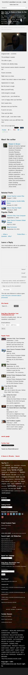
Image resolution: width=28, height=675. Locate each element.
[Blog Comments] (3, 228)
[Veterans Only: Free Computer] (3, 216)
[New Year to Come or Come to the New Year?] (14, 42)
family (9, 470)
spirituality (5, 23)
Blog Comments (12, 227)
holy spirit (13, 474)
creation (4, 467)
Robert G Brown (9, 16)
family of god (21, 18)
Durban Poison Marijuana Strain (16, 375)
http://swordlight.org (5, 538)
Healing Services (17, 630)
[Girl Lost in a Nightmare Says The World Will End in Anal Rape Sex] (3, 406)
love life (22, 477)
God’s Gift (10, 650)
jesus (23, 474)
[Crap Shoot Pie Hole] (2, 387)
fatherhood (4, 472)
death (8, 467)
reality (8, 483)
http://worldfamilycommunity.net (8, 546)
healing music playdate (6, 616)
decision (13, 18)
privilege (4, 21)
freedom (4, 19)
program (4, 483)
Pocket (4, 130)
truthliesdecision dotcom (6, 622)
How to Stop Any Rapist (14, 208)
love (17, 477)
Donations (5, 633)
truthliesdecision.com (11, 658)
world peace (6, 493)
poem (9, 19)
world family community (20, 490)
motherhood (17, 479)
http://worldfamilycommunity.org (8, 544)
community (23, 465)
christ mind (17, 465)
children (7, 465)
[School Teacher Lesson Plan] (3, 197)
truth (11, 23)
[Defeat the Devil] (3, 395)
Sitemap (4, 643)
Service (14, 633)
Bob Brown (3, 528)
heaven (8, 474)
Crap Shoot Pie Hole (10, 386)
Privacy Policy (18, 645)
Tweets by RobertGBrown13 (9, 449)
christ (12, 465)
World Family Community (6, 619)
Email (23, 273)
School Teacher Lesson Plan (15, 196)
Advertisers (6, 639)
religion (13, 483)
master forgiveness (9, 479)
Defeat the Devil (11, 395)
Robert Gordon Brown (6, 525)
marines (3, 479)
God (3, 474)
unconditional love (7, 490)
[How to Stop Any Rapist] (3, 208)
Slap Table (19, 637)
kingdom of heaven (8, 477)
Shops (18, 641)
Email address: (5, 322)
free (18, 472)
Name (24, 269)
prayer (18, 19)
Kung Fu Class (7, 637)
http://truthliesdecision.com (7, 540)
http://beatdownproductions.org (8, 548)
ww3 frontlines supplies (13, 420)
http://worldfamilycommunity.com (8, 542)
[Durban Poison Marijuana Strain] (3, 375)
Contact (5, 630)
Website (24, 277)
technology (19, 486)
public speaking (13, 21)
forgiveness (13, 472)
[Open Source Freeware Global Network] (3, 222)
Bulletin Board (16, 635)
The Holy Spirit (12, 488)
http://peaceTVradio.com (6, 550)
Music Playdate (8, 641)
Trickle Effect (22, 234)
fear (8, 472)
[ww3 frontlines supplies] (3, 421)
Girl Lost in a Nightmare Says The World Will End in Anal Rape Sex (16, 408)
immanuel (19, 474)
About (12, 648)
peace (11, 481)
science (18, 483)
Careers (5, 635)
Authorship (18, 639)
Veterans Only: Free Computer (16, 215)
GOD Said (5, 648)
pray (13, 19)
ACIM (3, 465)
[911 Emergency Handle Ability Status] (3, 202)
